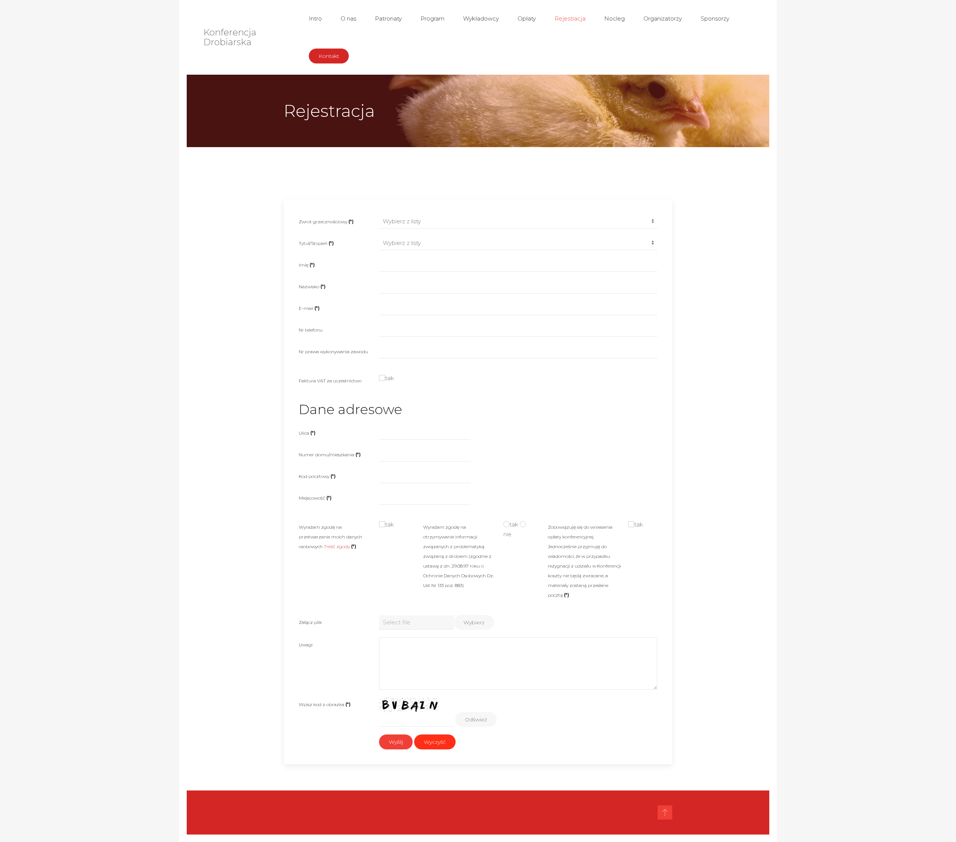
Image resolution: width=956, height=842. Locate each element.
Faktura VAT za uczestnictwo (330, 380)
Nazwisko (312, 286)
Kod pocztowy (317, 476)
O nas (348, 18)
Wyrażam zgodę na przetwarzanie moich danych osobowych (330, 536)
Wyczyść (435, 742)
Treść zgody (337, 546)
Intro (315, 18)
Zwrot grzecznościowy (326, 221)
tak (389, 378)
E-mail (309, 308)
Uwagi (306, 644)
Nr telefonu (311, 330)
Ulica (307, 433)
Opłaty (527, 18)
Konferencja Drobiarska (230, 37)
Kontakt (329, 56)
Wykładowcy (481, 18)
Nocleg (614, 18)
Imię (307, 265)
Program (432, 18)
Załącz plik (310, 622)
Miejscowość (315, 498)
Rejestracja (570, 18)
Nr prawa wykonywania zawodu (333, 351)
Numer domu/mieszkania (330, 454)
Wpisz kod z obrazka (325, 704)
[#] (665, 812)
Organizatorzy (662, 18)
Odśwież (476, 719)
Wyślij (396, 742)
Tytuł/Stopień (316, 243)
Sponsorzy (715, 18)
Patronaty (388, 18)
